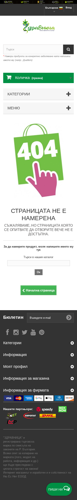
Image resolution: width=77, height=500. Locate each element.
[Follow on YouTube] (33, 332)
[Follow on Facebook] (7, 332)
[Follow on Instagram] (16, 332)
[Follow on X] (24, 332)
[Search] (68, 49)
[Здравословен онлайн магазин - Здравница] (38, 26)
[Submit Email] (69, 317)
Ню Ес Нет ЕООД (14, 476)
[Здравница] (38, 2)
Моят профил (15, 366)
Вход (69, 7)
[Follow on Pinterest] (41, 332)
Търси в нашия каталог (38, 257)
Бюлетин (13, 317)
